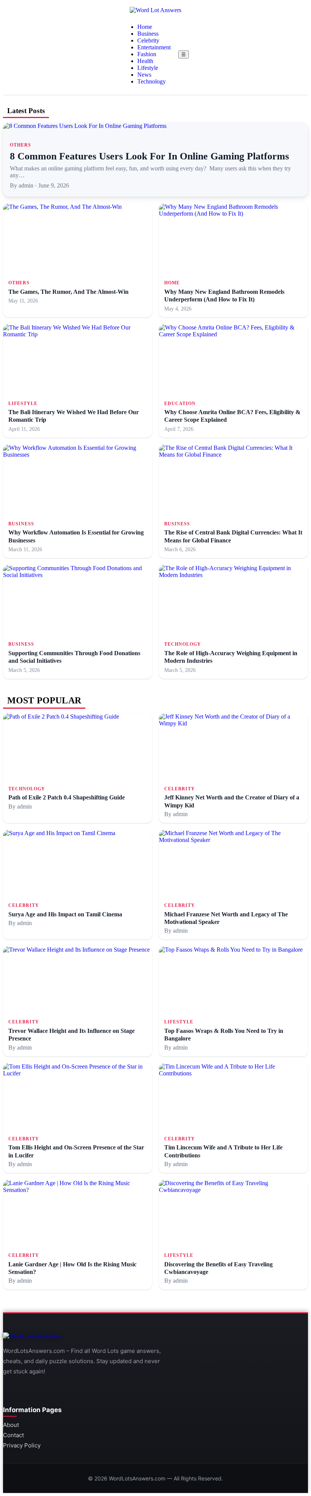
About (11, 1424)
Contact (13, 1435)
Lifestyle (147, 68)
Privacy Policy (22, 1445)
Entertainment (154, 47)
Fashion (146, 54)
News (144, 74)
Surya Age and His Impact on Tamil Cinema (65, 914)
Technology (151, 81)
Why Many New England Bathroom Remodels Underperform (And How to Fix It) (224, 295)
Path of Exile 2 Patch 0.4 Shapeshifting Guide (66, 797)
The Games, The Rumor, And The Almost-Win (68, 291)
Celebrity (148, 40)
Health (145, 61)
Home (144, 27)
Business (148, 33)
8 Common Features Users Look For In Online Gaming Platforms (149, 156)
